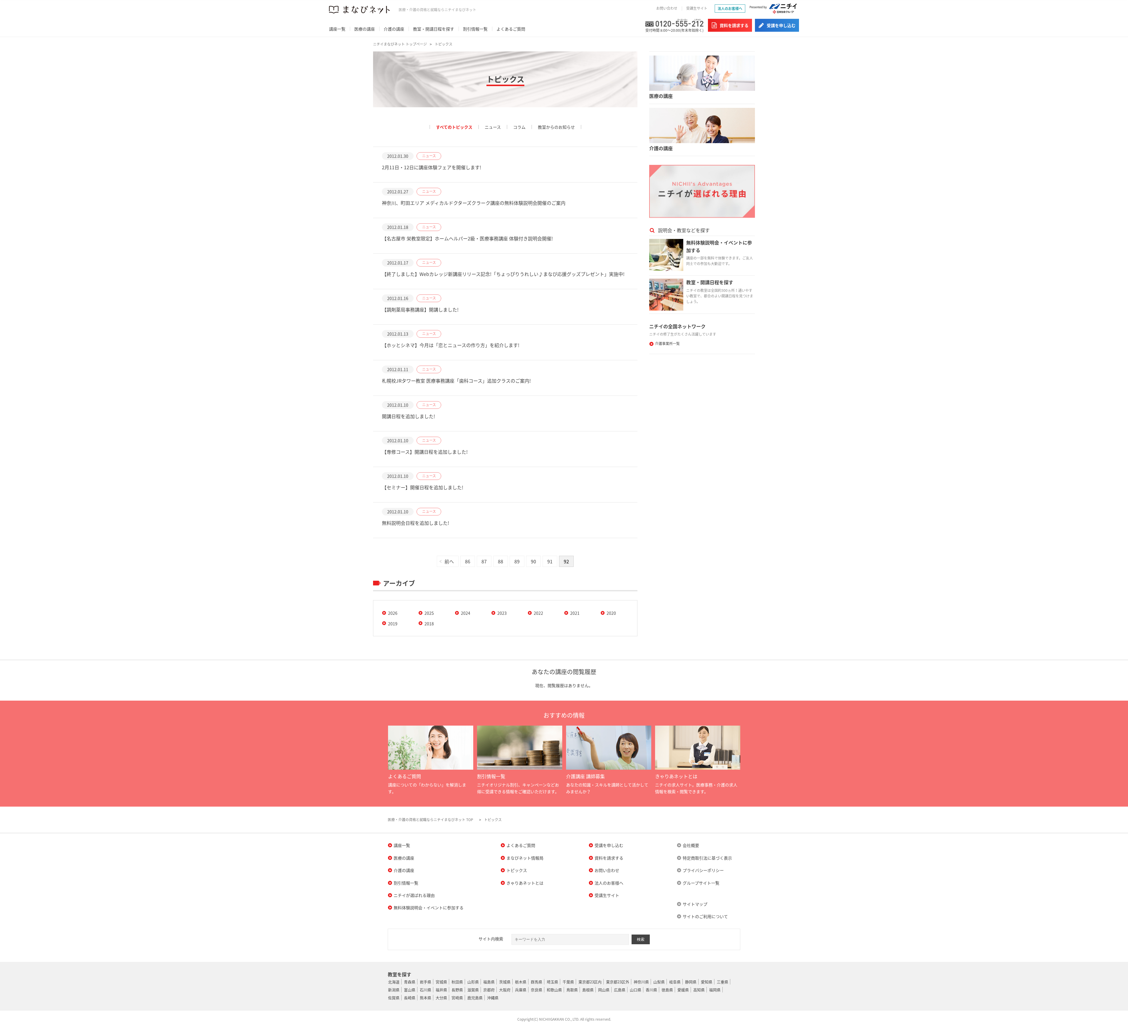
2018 (429, 624)
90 (533, 561)
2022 (538, 613)
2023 (502, 613)
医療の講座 (364, 29)
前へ (449, 561)
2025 (429, 613)
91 (550, 561)
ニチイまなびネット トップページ (400, 44)
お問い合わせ (666, 8)
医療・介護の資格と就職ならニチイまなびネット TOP (430, 819)
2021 (575, 613)
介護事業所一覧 (667, 343)
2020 (611, 613)
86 (467, 561)
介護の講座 (394, 29)
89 (517, 561)
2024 (465, 613)
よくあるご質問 (510, 29)
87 (484, 561)
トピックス (443, 44)
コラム (519, 127)
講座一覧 (337, 29)
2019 (392, 624)
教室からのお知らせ (556, 127)
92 (566, 561)
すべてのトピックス (454, 127)
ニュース (493, 127)
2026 (392, 613)
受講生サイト (696, 8)
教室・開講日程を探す (433, 29)
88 (500, 561)
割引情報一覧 (475, 29)
